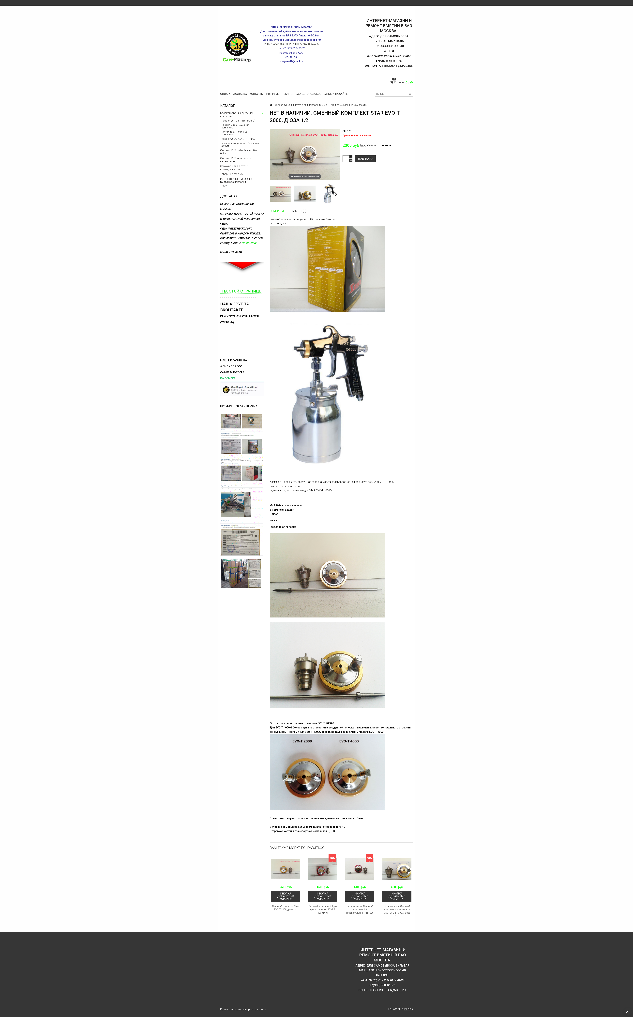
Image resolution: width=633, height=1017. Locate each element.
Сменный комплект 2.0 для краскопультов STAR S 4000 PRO (322, 909)
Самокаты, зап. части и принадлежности (234, 168)
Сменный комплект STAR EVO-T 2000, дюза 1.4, (285, 908)
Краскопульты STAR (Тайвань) (238, 120)
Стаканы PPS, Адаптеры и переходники (235, 160)
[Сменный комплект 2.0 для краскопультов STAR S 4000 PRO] (322, 868)
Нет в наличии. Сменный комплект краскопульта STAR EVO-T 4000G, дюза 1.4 (396, 911)
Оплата (225, 93)
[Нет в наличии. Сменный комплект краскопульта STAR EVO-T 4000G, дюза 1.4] (396, 868)
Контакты (256, 93)
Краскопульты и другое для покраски (237, 114)
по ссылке (249, 243)
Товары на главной (231, 174)
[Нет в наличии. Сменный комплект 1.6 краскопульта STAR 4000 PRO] (359, 868)
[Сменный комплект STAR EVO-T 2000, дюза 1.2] (280, 194)
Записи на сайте (335, 93)
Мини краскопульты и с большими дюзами (240, 144)
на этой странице (240, 291)
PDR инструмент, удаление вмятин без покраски (236, 180)
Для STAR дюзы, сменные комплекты (235, 126)
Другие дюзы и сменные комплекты (234, 133)
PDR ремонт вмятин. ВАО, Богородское (293, 93)
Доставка (240, 93)
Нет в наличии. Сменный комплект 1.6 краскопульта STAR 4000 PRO (360, 911)
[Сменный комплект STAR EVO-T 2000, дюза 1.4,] (285, 868)
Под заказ (365, 158)
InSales (408, 1009)
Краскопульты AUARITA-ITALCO (239, 139)
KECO (224, 186)
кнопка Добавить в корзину (285, 896)
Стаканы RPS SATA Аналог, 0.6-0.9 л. (239, 152)
